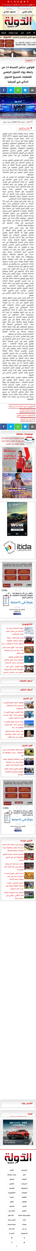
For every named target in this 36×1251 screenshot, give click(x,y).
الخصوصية (24, 1233)
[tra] (18, 820)
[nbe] (18, 52)
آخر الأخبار (27, 698)
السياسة (24, 1184)
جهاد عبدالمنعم (24, 128)
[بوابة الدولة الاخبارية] (18, 1132)
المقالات (24, 1202)
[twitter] (24, 1)
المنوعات (24, 1193)
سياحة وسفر (12, 1224)
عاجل (22, 32)
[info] (11, 1)
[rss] (18, 1)
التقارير (11, 1184)
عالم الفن (11, 1215)
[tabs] (8, 1)
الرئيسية (24, 1170)
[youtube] (21, 1)
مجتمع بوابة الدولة (24, 1215)
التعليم (24, 1211)
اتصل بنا (11, 1233)
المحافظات (24, 1188)
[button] (3, 1132)
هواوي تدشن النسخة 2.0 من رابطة (21, 406)
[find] (14, 1)
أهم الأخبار (27, 746)
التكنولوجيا (29, 60)
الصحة (12, 1197)
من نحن (24, 1229)
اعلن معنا (12, 1229)
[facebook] (27, 1)
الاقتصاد (11, 1188)
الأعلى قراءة (26, 841)
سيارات (24, 1224)
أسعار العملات (25, 681)
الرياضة (3, 32)
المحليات (11, 1206)
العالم (12, 1202)
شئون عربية (12, 1220)
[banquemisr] (18, 43)
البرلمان (11, 1179)
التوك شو (12, 1211)
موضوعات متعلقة (24, 434)
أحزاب (24, 1220)
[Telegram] (25, 90)
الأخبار (28, 32)
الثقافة (24, 1197)
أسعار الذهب (26, 690)
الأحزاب (24, 1206)
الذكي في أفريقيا (27, 419)
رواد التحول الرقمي (27, 410)
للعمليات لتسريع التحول (25, 415)
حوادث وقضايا (13, 32)
